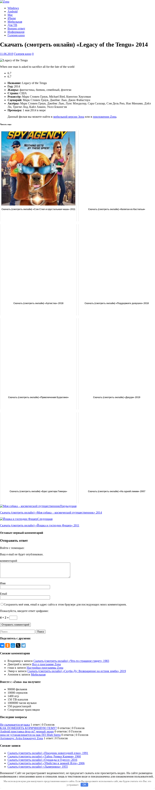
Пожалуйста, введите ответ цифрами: (24, 611)
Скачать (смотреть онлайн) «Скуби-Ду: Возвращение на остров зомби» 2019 (76, 671)
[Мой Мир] (13, 645)
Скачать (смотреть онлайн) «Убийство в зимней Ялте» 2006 (46, 763)
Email (3, 593)
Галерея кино (16, 35)
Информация (16, 31)
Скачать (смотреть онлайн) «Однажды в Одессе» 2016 (42, 759)
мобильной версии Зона (68, 116)
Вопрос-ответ (16, 28)
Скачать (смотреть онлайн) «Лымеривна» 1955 (38, 766)
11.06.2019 (6, 53)
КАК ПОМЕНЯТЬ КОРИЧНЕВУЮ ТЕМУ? (28, 728)
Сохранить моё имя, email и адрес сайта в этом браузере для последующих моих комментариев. (65, 604)
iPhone (12, 18)
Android (13, 11)
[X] (18, 645)
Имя (2, 583)
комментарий (8, 560)
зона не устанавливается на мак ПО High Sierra (30, 734)
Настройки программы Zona (45, 667)
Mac (10, 14)
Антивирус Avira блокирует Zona (21, 738)
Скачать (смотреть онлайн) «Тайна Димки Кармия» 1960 (44, 756)
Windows (13, 8)
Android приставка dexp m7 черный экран (27, 731)
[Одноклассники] (7, 645)
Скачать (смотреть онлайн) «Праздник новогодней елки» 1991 (48, 753)
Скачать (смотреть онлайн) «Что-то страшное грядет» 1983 (71, 660)
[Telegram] (23, 645)
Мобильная (15, 21)
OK (84, 784)
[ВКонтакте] (2, 645)
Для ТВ (12, 25)
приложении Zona (104, 116)
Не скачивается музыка (15, 724)
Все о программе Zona (46, 664)
